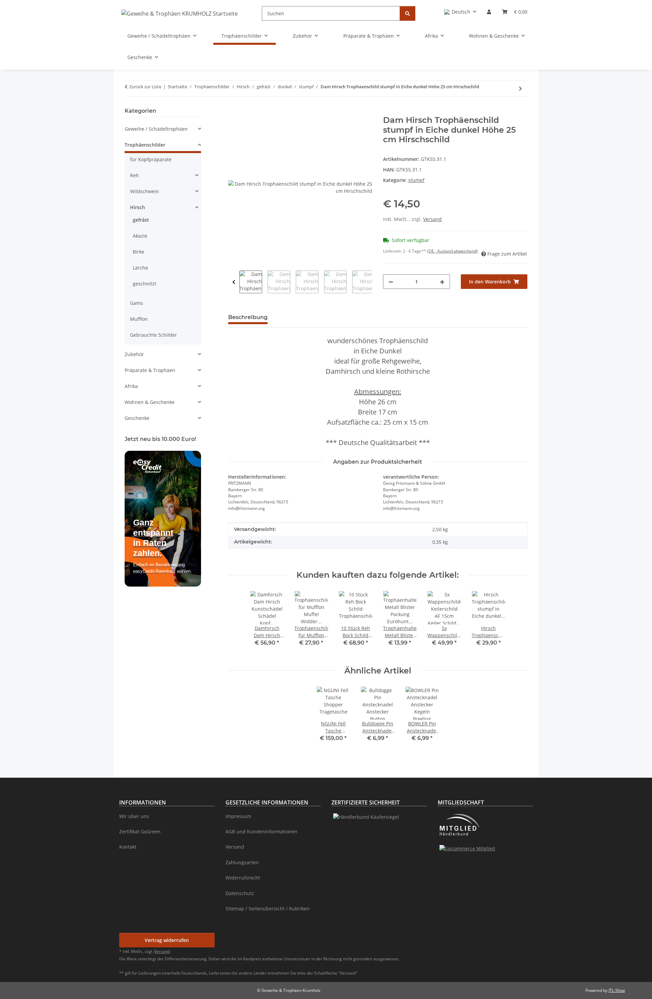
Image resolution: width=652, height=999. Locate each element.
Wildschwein (144, 191)
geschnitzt (144, 283)
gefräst (141, 220)
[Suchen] (407, 13)
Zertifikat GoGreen (140, 831)
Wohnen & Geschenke (150, 402)
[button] (460, 11)
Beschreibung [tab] (248, 317)
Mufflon (139, 319)
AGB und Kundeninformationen (261, 831)
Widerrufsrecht (242, 877)
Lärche (140, 267)
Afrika (131, 386)
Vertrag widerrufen (167, 940)
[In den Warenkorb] (233, 111)
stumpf (416, 180)
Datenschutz (239, 893)
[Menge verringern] (390, 282)
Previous (233, 282)
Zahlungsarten (242, 862)
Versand (432, 219)
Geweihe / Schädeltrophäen (156, 129)
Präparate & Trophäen (150, 370)
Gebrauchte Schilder (153, 335)
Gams (136, 303)
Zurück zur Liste (145, 87)
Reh (134, 175)
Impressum (238, 816)
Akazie (140, 236)
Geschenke (137, 418)
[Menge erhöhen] (442, 282)
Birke (138, 251)
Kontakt (128, 847)
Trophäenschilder (145, 145)
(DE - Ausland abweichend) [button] (452, 251)
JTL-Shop (617, 990)
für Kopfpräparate (150, 159)
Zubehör (134, 354)
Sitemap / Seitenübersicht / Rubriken (267, 908)
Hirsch (137, 207)
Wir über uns (134, 816)
